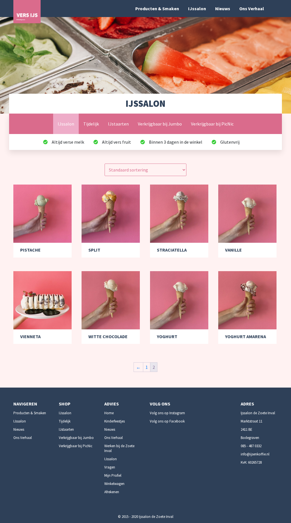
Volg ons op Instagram (167, 413)
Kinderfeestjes (114, 421)
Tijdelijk (91, 124)
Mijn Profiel (112, 475)
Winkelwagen (114, 483)
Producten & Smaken (157, 8)
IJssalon (197, 8)
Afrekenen (111, 491)
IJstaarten (118, 124)
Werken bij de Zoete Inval (119, 448)
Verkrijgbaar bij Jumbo (160, 124)
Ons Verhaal (251, 8)
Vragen (109, 467)
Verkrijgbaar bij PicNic (212, 124)
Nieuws (222, 8)
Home (109, 413)
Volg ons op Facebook (167, 421)
